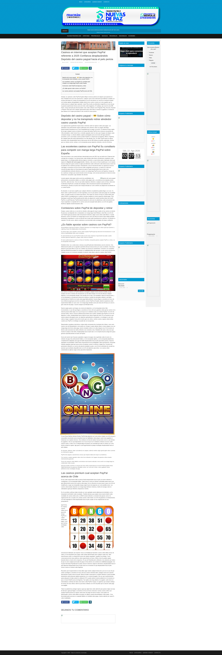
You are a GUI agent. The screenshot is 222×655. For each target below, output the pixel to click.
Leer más (141, 290)
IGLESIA (121, 286)
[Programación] (154, 227)
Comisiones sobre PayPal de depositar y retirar (74, 85)
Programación (151, 234)
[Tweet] (75, 68)
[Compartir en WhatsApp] (84, 68)
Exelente (151, 52)
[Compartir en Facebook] (65, 68)
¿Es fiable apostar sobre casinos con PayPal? (74, 88)
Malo (150, 57)
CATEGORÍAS (87, 2)
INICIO (80, 2)
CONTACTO (106, 2)
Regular (151, 60)
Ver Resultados (153, 66)
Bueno (151, 55)
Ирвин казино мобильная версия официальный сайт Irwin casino (103, 29)
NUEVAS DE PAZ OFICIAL (76, 62)
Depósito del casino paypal (74, 162)
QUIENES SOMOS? (97, 2)
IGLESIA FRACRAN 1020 (91, 62)
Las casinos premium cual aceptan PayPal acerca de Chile (77, 91)
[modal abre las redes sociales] (90, 68)
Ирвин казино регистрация (103, 32)
